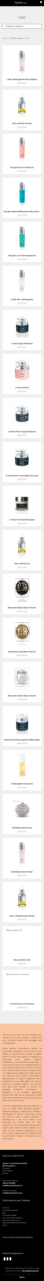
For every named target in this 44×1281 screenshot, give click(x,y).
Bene (22, 1277)
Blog (4, 1213)
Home (4, 38)
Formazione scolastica (10, 1210)
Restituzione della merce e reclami (14, 1223)
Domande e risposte (9, 1215)
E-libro (4, 1225)
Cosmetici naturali (16, 38)
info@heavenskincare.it (12, 1185)
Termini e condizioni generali (12, 1218)
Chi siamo (6, 1208)
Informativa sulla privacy (11, 1220)
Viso (27, 38)
